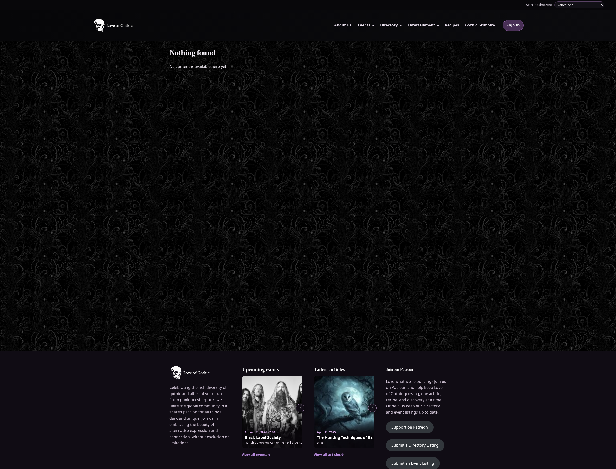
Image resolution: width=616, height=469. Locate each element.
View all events (256, 454)
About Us (343, 25)
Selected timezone (539, 5)
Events (364, 25)
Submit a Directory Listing (415, 445)
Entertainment (421, 25)
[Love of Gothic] (113, 25)
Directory (389, 25)
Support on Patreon (412, 427)
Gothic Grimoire (480, 25)
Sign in (513, 25)
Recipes (452, 25)
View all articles (329, 454)
